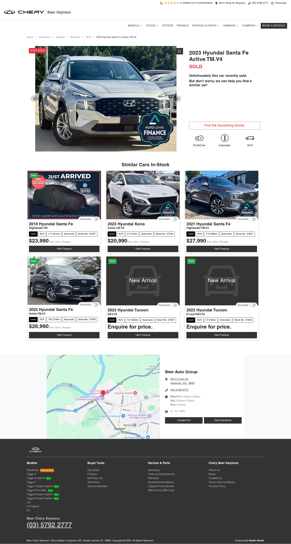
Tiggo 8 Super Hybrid (39, 494)
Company (249, 25)
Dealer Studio (256, 541)
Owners (229, 25)
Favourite (85, 219)
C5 (28, 502)
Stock (150, 25)
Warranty (153, 478)
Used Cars (44, 37)
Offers (167, 25)
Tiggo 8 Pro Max (36, 490)
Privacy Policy (217, 486)
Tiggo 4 (31, 474)
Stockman (33, 470)
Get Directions (222, 420)
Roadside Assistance (160, 482)
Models (133, 25)
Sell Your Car (95, 478)
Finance (183, 25)
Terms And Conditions (222, 482)
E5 (28, 510)
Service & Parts (204, 25)
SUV (88, 37)
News (212, 474)
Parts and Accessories (161, 474)
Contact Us (183, 420)
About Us (214, 470)
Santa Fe (75, 37)
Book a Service (273, 25)
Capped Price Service (161, 486)
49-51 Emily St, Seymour (232, 3)
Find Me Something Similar (224, 125)
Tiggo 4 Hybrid (35, 478)
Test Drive (93, 482)
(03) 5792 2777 (260, 3)
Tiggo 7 (31, 482)
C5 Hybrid (33, 506)
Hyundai (60, 37)
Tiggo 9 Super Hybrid (39, 498)
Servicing (153, 470)
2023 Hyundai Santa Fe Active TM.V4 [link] (116, 37)
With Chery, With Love (161, 490)
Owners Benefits (97, 486)
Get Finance (64, 249)
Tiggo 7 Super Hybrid (39, 486)
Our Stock (93, 470)
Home (30, 37)
